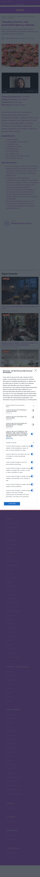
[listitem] (20, 405)
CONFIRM (12, 503)
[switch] (32, 410)
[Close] (36, 371)
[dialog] (20, 438)
